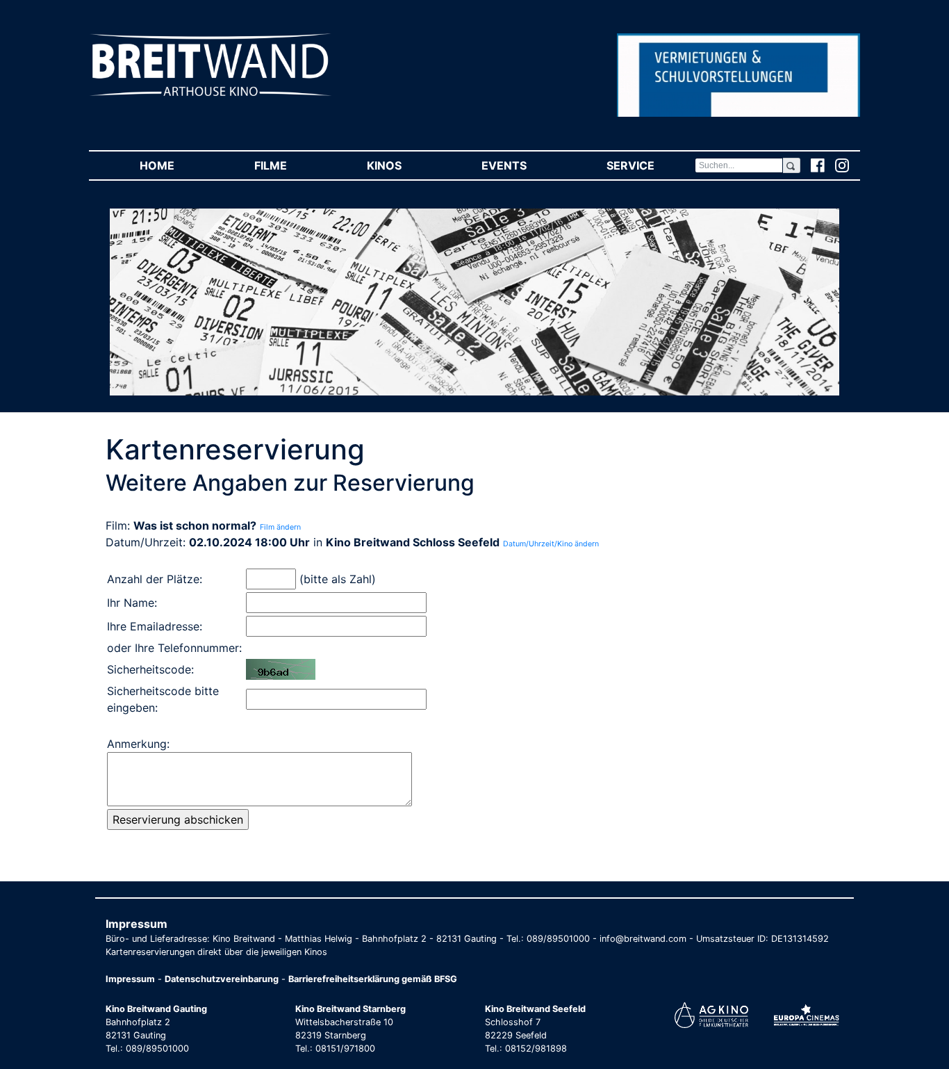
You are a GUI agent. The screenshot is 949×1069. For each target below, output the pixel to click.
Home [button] (177, 165)
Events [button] (523, 165)
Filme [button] (290, 165)
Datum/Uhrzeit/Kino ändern (551, 543)
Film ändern (280, 527)
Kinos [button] (404, 165)
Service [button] (650, 165)
